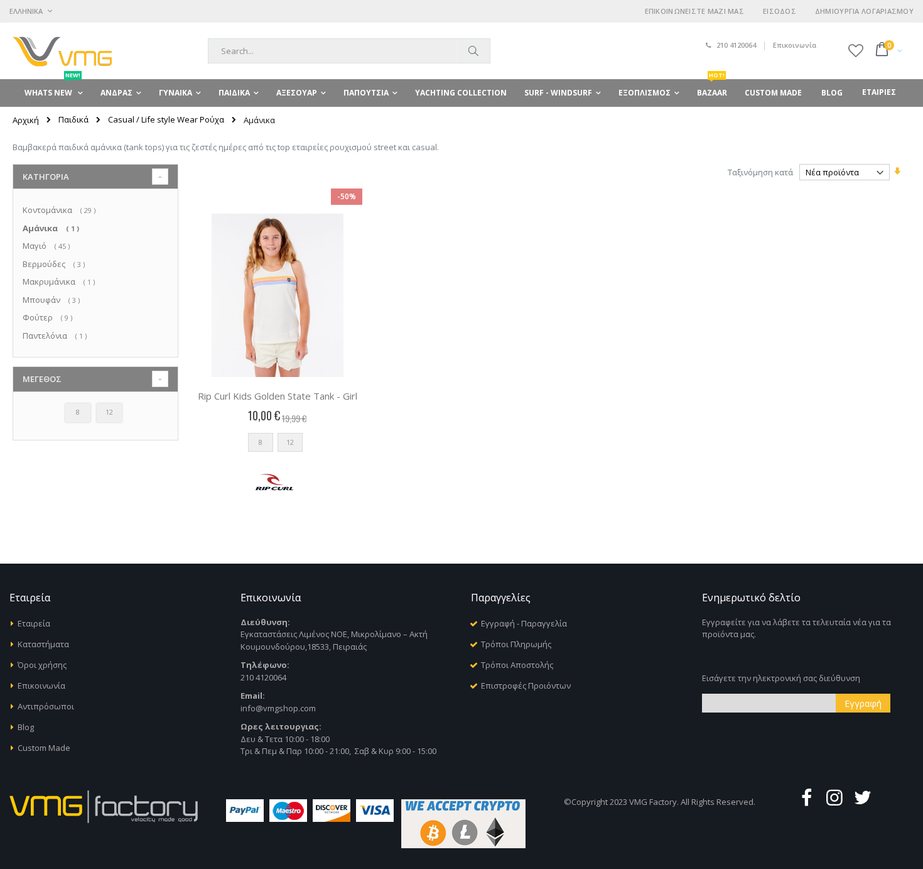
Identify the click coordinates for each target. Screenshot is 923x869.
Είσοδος (779, 11)
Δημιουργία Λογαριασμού (864, 11)
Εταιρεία (34, 623)
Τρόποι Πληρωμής (516, 644)
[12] (111, 421)
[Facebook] (806, 797)
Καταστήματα (43, 644)
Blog (26, 727)
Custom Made (44, 747)
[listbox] (277, 445)
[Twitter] (863, 797)
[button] (855, 50)
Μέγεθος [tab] (42, 379)
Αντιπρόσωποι (46, 706)
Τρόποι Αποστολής (517, 664)
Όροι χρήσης (42, 664)
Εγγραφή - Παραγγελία (524, 623)
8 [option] (260, 442)
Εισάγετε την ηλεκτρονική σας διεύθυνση (781, 678)
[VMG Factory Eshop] (62, 51)
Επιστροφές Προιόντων (526, 685)
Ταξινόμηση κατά (760, 172)
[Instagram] (834, 797)
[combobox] (349, 50)
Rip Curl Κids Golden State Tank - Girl (277, 396)
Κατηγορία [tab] (46, 176)
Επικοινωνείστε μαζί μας (694, 11)
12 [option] (290, 442)
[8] (80, 421)
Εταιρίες (879, 92)
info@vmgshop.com (278, 708)
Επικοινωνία (794, 44)
